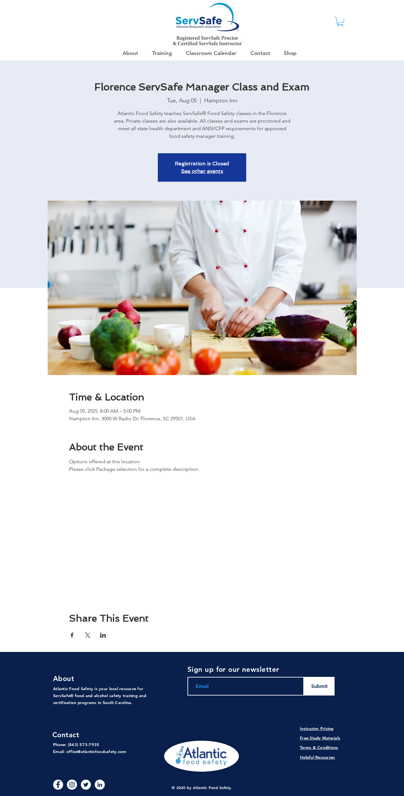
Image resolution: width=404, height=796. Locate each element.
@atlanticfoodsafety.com (101, 751)
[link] (340, 21)
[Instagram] (72, 785)
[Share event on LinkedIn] (103, 635)
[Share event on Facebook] (72, 635)
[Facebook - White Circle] (58, 785)
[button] (288, 53)
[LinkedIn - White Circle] (100, 785)
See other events (202, 171)
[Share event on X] (88, 635)
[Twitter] (86, 785)
